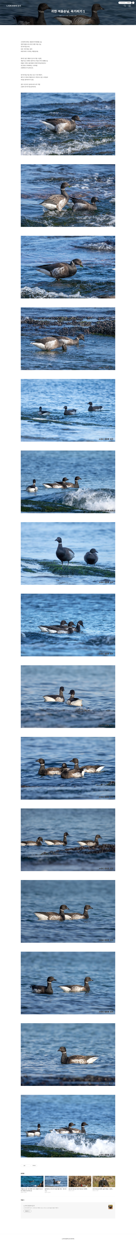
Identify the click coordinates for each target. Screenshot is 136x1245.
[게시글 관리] (29, 1165)
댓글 (22, 1200)
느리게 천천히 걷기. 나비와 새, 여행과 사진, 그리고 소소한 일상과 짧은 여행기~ (41, 1208)
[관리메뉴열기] (133, 3)
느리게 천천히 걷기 (13, 6)
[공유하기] (27, 1165)
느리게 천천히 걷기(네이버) (68, 1239)
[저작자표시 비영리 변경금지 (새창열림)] (39, 1165)
